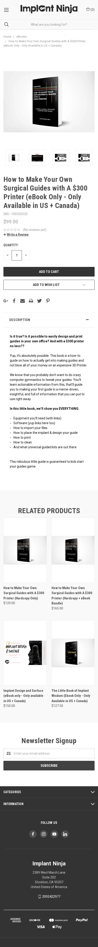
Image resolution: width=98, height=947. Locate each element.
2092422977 (51, 896)
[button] (49, 320)
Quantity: (11, 245)
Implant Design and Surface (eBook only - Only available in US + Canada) (23, 696)
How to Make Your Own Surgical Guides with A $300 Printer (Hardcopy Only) (23, 593)
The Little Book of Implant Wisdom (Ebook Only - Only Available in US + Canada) (71, 696)
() (92, 9)
